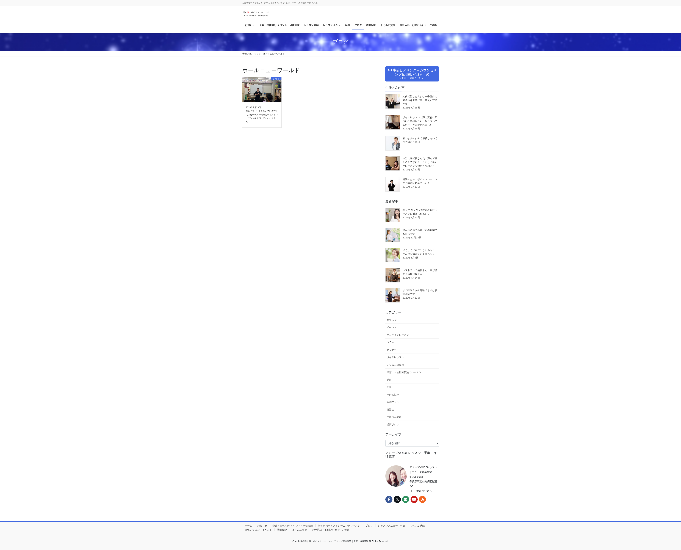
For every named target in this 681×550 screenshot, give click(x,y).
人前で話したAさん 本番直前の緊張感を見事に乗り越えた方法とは (420, 100)
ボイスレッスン (395, 357)
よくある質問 (299, 529)
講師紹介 (282, 529)
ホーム (248, 525)
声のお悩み (393, 394)
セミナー (392, 349)
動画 (389, 379)
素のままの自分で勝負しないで (420, 138)
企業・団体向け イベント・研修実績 (292, 525)
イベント (392, 327)
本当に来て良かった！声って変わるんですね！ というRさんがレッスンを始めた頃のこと (420, 162)
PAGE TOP (663, 530)
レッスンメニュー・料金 (391, 525)
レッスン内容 (417, 525)
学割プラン (393, 402)
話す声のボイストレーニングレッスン (339, 525)
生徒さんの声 (394, 417)
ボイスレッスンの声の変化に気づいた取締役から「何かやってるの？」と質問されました (420, 121)
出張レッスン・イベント (258, 529)
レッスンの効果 (395, 364)
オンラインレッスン (398, 334)
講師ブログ (393, 424)
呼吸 (389, 387)
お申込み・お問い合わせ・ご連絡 (331, 529)
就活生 (390, 409)
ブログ (369, 525)
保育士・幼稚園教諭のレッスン (404, 372)
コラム (390, 342)
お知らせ (392, 319)
